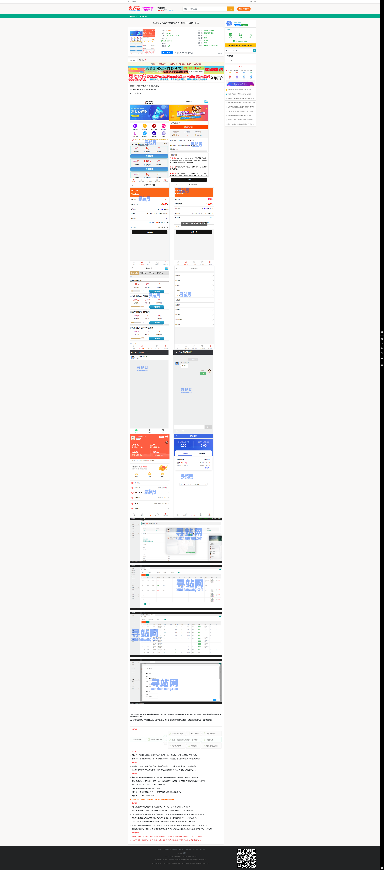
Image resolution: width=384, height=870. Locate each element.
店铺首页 (134, 16)
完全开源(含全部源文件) (211, 45)
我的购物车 (244, 9)
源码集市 (213, 30)
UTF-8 (206, 43)
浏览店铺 (237, 25)
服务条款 (167, 849)
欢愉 (229, 29)
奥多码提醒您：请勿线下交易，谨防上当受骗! (177, 64)
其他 (205, 35)
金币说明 (188, 849)
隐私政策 (174, 849)
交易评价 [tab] (142, 60)
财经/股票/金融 (209, 33)
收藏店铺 (245, 25)
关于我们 (159, 849)
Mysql (206, 40)
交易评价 (144, 16)
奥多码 (184, 853)
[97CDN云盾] (176, 70)
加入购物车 (180, 53)
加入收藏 (190, 53)
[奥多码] (141, 9)
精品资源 (207, 30)
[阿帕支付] (176, 78)
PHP (205, 38)
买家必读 (195, 849)
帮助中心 (181, 849)
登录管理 (253, 1)
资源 (231, 60)
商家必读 (202, 849)
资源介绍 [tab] (132, 60)
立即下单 (168, 52)
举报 (220, 53)
